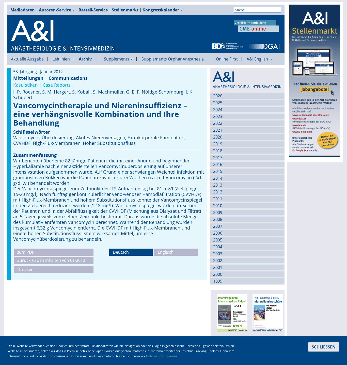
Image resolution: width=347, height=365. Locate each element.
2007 (217, 226)
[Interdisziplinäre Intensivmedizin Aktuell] (230, 312)
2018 (217, 150)
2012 (217, 192)
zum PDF (25, 252)
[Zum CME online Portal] (256, 25)
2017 (217, 157)
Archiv (85, 59)
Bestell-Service (93, 10)
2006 (217, 233)
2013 (217, 185)
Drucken (25, 269)
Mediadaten (22, 10)
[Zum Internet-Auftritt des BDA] (227, 46)
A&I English (258, 59)
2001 (217, 267)
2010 (217, 205)
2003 (217, 253)
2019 (217, 144)
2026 (217, 96)
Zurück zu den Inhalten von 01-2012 (51, 260)
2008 (217, 219)
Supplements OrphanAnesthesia (172, 59)
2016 (217, 164)
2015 (217, 171)
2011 (217, 198)
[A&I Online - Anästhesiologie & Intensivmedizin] (63, 35)
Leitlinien (61, 59)
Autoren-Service (55, 10)
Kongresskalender (161, 10)
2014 (217, 178)
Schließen (324, 347)
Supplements (116, 59)
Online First (227, 59)
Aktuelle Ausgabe (27, 59)
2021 (217, 130)
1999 (217, 281)
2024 (217, 109)
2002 (217, 260)
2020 (217, 137)
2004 (217, 247)
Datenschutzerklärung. (162, 356)
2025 (217, 102)
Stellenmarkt (125, 10)
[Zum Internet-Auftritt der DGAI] (264, 46)
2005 (217, 240)
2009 (217, 212)
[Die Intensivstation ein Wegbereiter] (266, 312)
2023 (217, 116)
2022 (217, 123)
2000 (217, 274)
